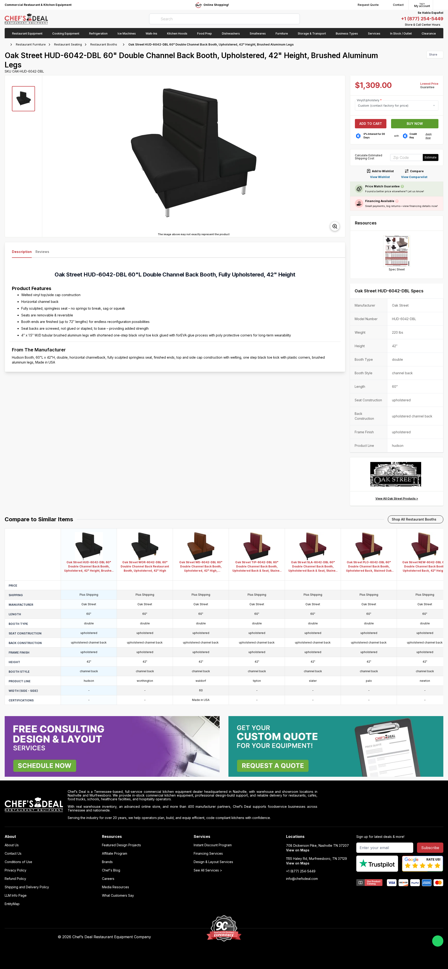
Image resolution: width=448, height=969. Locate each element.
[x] (317, 937)
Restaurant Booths (103, 44)
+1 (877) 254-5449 (422, 18)
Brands (107, 862)
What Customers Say (118, 895)
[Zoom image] (335, 226)
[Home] (7, 44)
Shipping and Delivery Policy (27, 887)
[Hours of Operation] (442, 24)
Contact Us (13, 853)
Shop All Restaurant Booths (414, 519)
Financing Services (208, 853)
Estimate (431, 157)
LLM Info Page (16, 895)
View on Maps (297, 850)
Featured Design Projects (121, 845)
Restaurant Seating (68, 44)
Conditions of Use (18, 862)
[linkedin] (326, 937)
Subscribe (430, 847)
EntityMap (12, 904)
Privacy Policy (15, 870)
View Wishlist (380, 177)
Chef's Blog (111, 870)
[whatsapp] (437, 941)
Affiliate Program (114, 853)
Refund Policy (15, 879)
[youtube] (308, 937)
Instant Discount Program (213, 845)
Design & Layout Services (213, 862)
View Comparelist (414, 177)
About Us (12, 845)
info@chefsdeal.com (302, 879)
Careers (108, 879)
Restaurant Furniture (31, 44)
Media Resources (115, 887)
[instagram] (335, 937)
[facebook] (299, 937)
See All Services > (208, 870)
